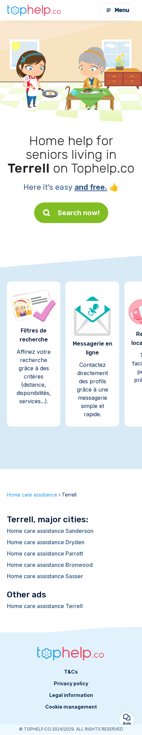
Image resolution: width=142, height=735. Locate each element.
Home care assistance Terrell (45, 606)
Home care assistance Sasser (45, 576)
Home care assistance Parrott (45, 553)
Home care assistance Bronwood (50, 564)
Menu (122, 10)
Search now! (79, 213)
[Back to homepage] (34, 10)
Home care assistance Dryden (45, 542)
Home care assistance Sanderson (50, 530)
